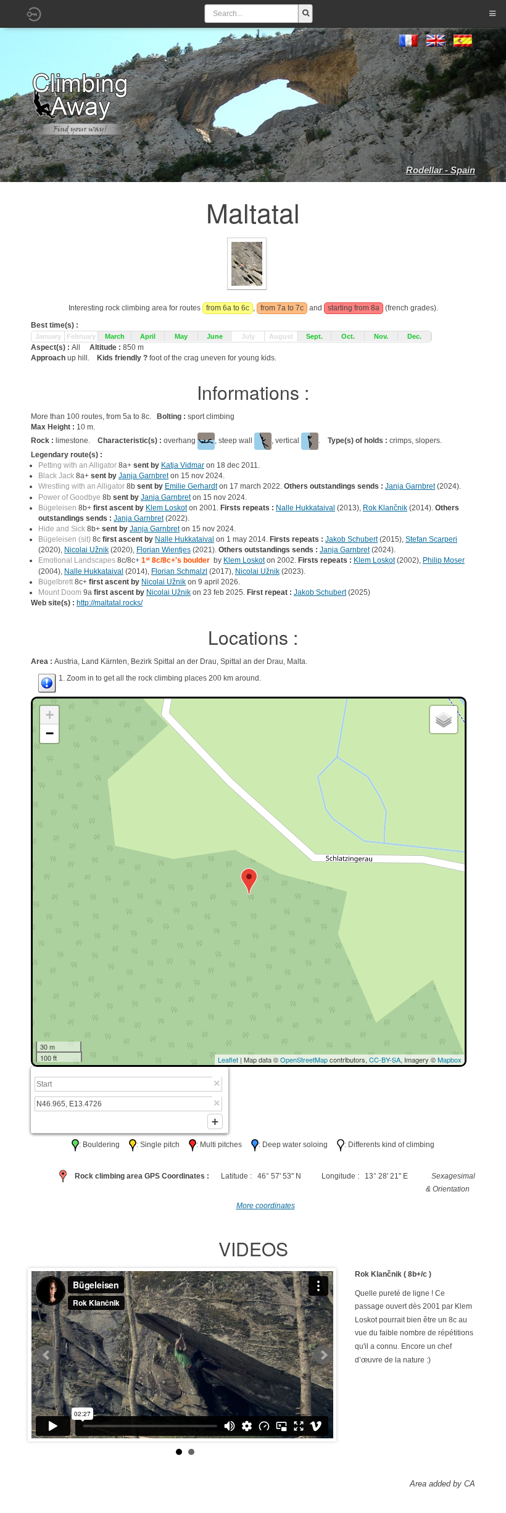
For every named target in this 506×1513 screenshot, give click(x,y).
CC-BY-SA (384, 1059)
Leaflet (228, 1059)
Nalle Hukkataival (305, 508)
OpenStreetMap (304, 1059)
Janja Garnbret (143, 475)
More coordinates (265, 1205)
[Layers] (443, 719)
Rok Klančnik (385, 508)
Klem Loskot (166, 508)
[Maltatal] (246, 263)
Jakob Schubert (351, 539)
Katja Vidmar (182, 465)
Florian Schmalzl (179, 571)
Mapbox (450, 1059)
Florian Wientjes (163, 549)
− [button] (50, 733)
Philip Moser (444, 560)
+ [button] (50, 715)
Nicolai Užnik (86, 549)
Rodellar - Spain (440, 170)
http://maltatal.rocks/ (110, 603)
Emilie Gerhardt (191, 486)
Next (323, 1355)
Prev (47, 1355)
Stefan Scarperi (431, 539)
